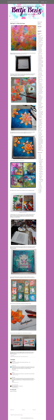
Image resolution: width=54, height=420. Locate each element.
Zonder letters (40, 150)
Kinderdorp (39, 74)
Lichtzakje (39, 88)
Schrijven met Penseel (40, 116)
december (40, 159)
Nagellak (39, 102)
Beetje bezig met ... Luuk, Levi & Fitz (41, 167)
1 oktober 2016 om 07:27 (15, 363)
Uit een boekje (40, 136)
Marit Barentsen (40, 93)
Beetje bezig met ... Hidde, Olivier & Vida (41, 180)
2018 (39, 156)
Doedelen (39, 46)
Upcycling (39, 138)
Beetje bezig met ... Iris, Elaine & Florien (40, 177)
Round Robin (40, 114)
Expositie (39, 48)
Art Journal (13, 356)
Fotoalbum (39, 50)
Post (38, 110)
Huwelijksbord (40, 60)
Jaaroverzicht (40, 65)
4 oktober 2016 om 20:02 (15, 374)
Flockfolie (39, 49)
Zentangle (39, 146)
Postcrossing (40, 111)
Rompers (39, 113)
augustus (40, 181)
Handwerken (40, 58)
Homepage (23, 409)
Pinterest (39, 109)
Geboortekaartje (40, 53)
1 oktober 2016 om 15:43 (15, 370)
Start (10, 19)
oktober (40, 160)
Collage (39, 41)
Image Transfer (40, 61)
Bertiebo (13, 361)
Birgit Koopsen (16, 356)
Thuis (39, 132)
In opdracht (39, 62)
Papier (21, 356)
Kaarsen (39, 67)
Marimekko (39, 92)
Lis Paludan (39, 89)
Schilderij (39, 115)
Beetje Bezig (39, 28)
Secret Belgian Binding (40, 119)
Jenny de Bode (40, 66)
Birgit (12, 372)
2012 (39, 192)
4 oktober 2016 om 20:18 (15, 382)
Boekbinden (39, 38)
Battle (39, 36)
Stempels (39, 127)
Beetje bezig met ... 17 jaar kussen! (41, 174)
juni (39, 183)
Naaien (39, 101)
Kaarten (20, 356)
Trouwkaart (39, 133)
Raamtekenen (40, 112)
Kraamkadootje (40, 81)
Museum (39, 100)
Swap (39, 129)
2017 (39, 157)
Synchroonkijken (40, 130)
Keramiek (39, 72)
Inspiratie (39, 63)
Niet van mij (39, 103)
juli (39, 182)
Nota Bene (13, 365)
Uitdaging (39, 137)
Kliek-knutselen (40, 77)
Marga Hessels (40, 91)
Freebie (39, 52)
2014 (39, 190)
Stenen (39, 128)
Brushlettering (40, 40)
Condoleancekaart (40, 42)
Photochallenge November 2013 (40, 107)
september (40, 161)
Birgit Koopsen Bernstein (24, 188)
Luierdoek (39, 90)
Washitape (24, 356)
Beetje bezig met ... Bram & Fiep (41, 169)
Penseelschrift (40, 106)
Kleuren (39, 76)
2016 (39, 158)
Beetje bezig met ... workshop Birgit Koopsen (40, 163)
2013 (39, 191)
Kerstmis (39, 73)
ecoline (39, 47)
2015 (39, 189)
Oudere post (34, 409)
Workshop (26, 356)
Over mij (14, 19)
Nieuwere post (12, 409)
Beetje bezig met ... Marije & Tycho (41, 172)
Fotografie (39, 51)
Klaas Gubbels (40, 75)
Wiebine (13, 377)
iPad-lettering (40, 64)
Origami (39, 104)
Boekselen (39, 39)
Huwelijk (39, 59)
